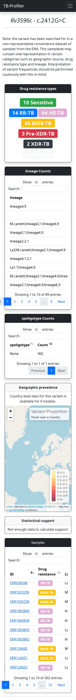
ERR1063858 (19, 620)
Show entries (38, 182)
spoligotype (20, 345)
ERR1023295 (19, 592)
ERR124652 (18, 667)
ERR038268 (18, 583)
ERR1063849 (19, 611)
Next (61, 301)
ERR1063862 (19, 639)
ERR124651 (18, 658)
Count (43, 345)
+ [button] (10, 411)
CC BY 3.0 (50, 506)
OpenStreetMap (16, 510)
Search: (14, 188)
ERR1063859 (19, 630)
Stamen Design (35, 506)
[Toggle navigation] (70, 6)
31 (50, 685)
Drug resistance (47, 572)
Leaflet (9, 506)
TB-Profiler (13, 6)
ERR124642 (18, 648)
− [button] (10, 417)
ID (12, 574)
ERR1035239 (19, 601)
